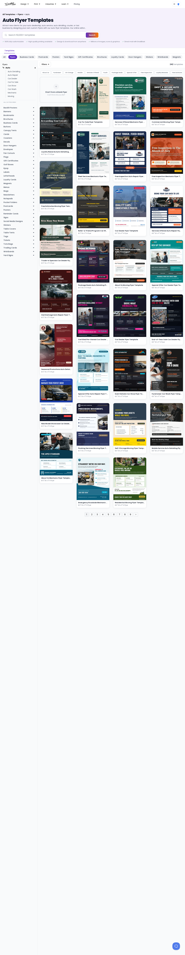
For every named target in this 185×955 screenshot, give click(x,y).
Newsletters (9, 194)
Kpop (6, 168)
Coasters (8, 138)
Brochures (102, 57)
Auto (8, 67)
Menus (6, 187)
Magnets (177, 57)
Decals (7, 142)
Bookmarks (9, 115)
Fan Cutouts (9, 153)
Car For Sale (13, 82)
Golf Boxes (8, 164)
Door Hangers (134, 57)
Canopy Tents (10, 130)
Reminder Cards (11, 213)
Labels (6, 172)
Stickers (149, 57)
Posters (55, 57)
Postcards (43, 57)
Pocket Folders (10, 202)
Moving (11, 96)
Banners (7, 111)
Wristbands (163, 57)
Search (92, 35)
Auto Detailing (14, 71)
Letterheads (9, 176)
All (4, 57)
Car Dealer (12, 78)
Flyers (20, 14)
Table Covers (10, 229)
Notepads (8, 198)
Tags (6, 236)
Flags (6, 157)
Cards (6, 134)
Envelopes (8, 149)
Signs (6, 217)
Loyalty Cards (117, 57)
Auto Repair (13, 75)
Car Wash (12, 89)
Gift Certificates (85, 57)
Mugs (6, 191)
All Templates (9, 14)
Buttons (7, 126)
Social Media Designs (13, 221)
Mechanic (12, 92)
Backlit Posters (10, 107)
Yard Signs (68, 57)
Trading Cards (10, 247)
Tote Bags (8, 244)
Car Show (12, 85)
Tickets (7, 240)
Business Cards (27, 57)
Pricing (77, 4)
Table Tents (9, 232)
